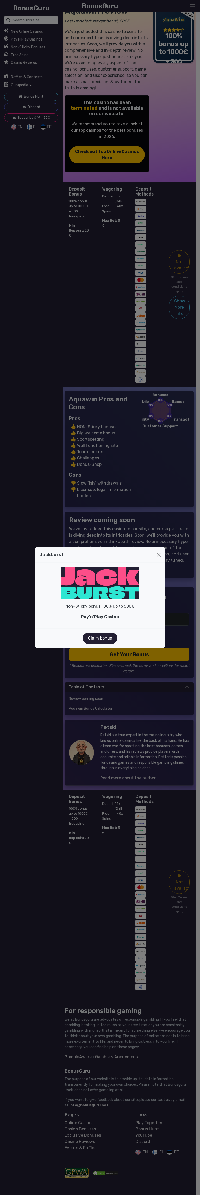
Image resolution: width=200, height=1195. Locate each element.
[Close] (158, 555)
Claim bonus (100, 638)
